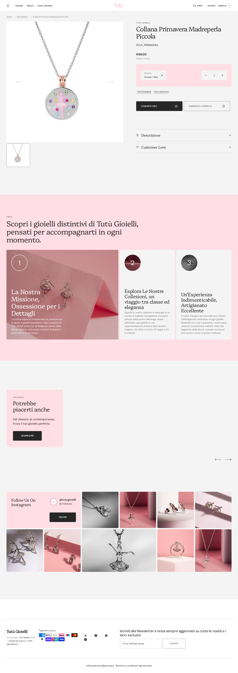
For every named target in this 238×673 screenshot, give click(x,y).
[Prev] (218, 459)
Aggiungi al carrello (200, 106)
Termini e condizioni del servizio (133, 665)
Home (9, 17)
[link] (54, 502)
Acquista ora (149, 106)
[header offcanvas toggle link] (9, 5)
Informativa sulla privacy (100, 665)
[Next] (228, 459)
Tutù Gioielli (24, 637)
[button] (197, 5)
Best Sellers (22, 17)
